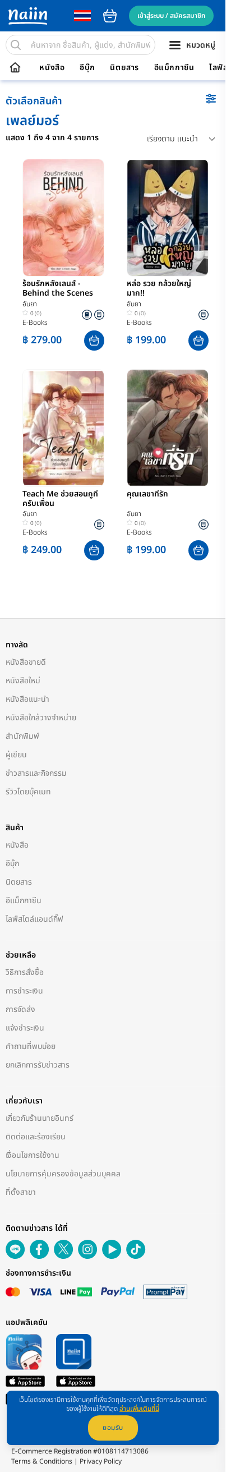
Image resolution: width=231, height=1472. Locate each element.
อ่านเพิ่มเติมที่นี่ (139, 1409)
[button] (94, 340)
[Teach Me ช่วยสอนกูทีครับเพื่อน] (63, 428)
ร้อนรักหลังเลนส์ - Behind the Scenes (57, 288)
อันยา (29, 304)
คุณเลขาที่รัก (147, 495)
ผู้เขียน (16, 755)
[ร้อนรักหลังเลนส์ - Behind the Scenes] (63, 218)
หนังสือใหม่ (23, 681)
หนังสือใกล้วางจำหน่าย (41, 718)
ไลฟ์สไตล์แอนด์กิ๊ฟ (34, 919)
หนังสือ (51, 68)
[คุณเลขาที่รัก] (168, 428)
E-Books (35, 323)
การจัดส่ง (20, 1009)
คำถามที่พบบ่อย (31, 1046)
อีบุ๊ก (87, 68)
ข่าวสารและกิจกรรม (36, 773)
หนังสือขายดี (26, 662)
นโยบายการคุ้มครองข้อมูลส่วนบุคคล (63, 1174)
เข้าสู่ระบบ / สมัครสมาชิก (171, 16)
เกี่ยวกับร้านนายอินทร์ (39, 1118)
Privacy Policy (101, 1461)
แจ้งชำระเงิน (25, 1028)
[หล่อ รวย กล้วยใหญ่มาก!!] (168, 218)
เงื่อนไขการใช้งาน (32, 1155)
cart (110, 15)
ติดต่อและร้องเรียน (36, 1137)
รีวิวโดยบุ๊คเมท (28, 792)
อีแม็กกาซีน (174, 68)
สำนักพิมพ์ (22, 736)
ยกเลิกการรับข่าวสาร (38, 1065)
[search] (15, 44)
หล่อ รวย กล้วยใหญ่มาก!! (159, 288)
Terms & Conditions (41, 1461)
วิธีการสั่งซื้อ (25, 972)
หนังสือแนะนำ (27, 699)
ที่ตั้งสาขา (21, 1192)
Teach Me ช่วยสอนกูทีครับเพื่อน (60, 499)
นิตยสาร (124, 68)
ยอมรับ (113, 1428)
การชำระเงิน (24, 991)
